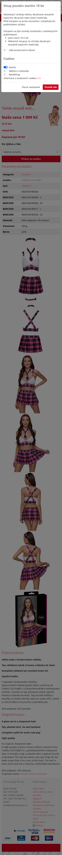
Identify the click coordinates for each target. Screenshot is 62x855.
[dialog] (31, 427)
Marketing (14, 74)
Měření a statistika (19, 70)
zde (39, 78)
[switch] (5, 50)
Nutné (12, 67)
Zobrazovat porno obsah (22, 50)
